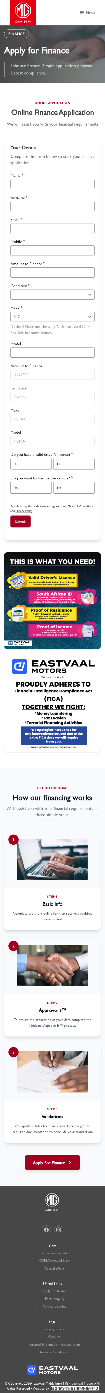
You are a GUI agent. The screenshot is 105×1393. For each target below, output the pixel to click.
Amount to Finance (27, 263)
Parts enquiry (54, 1298)
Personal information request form (54, 1344)
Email (16, 219)
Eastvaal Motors (83, 1383)
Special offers (54, 1268)
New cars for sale (55, 1252)
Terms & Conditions (81, 506)
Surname (19, 197)
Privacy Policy (24, 510)
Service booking (54, 1306)
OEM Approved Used (54, 1260)
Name (16, 175)
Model (15, 343)
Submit (20, 521)
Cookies (54, 1336)
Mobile (17, 241)
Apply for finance (54, 1290)
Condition (20, 286)
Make (16, 308)
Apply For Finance (49, 1162)
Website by (65, 1388)
